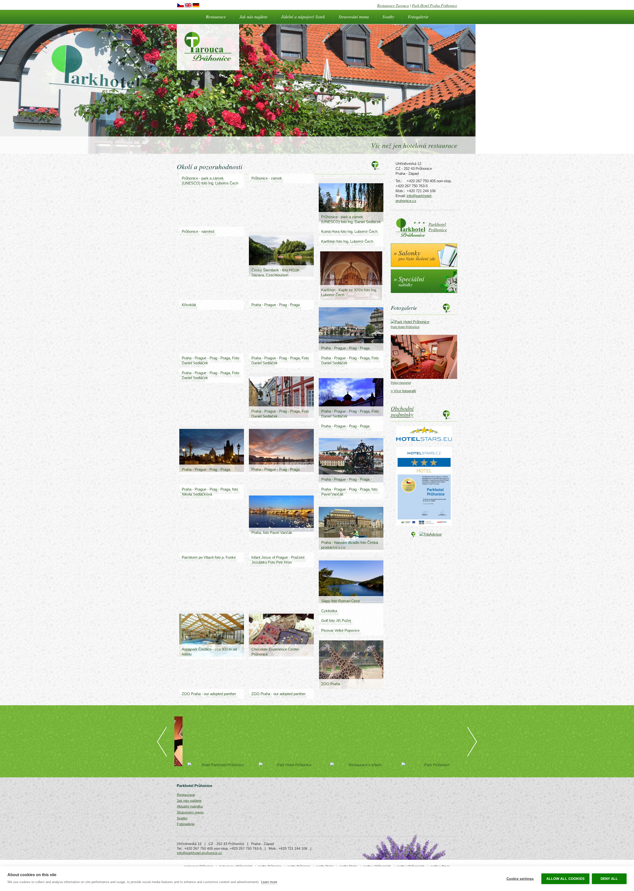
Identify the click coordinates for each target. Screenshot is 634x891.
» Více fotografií (403, 391)
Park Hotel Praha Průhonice (434, 5)
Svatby (388, 17)
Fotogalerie (418, 17)
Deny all (609, 879)
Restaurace (216, 17)
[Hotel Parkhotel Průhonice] (210, 764)
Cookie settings (520, 879)
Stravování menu (354, 17)
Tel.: (399, 181)
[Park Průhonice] (424, 764)
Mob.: (400, 191)
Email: (400, 196)
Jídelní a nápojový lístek (303, 17)
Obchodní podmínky (402, 411)
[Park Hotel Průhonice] (281, 764)
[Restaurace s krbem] (352, 764)
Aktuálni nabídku (190, 806)
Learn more (269, 882)
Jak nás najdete (253, 17)
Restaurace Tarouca (393, 5)
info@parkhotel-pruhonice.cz (199, 853)
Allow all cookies (565, 879)
